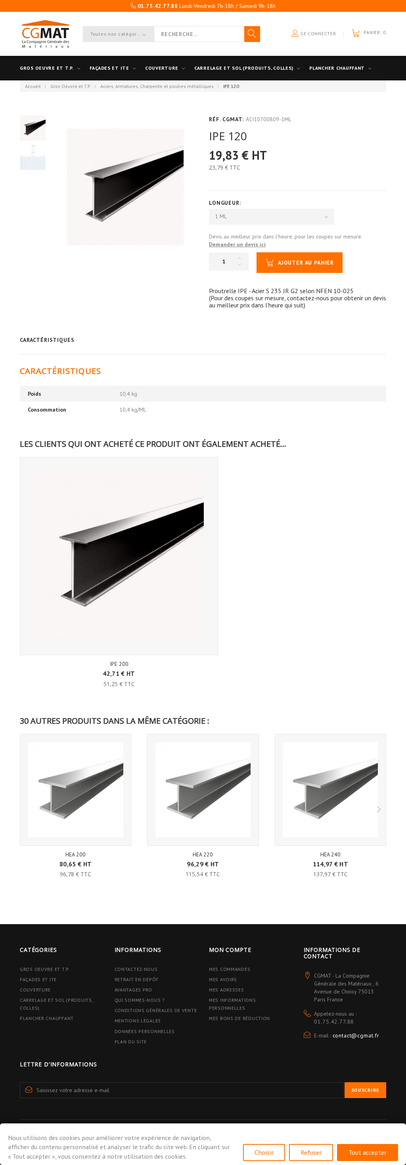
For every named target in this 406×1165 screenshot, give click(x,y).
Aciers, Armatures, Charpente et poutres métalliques (157, 86)
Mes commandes (229, 969)
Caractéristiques (47, 339)
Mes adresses (226, 990)
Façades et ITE (109, 68)
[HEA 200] (75, 789)
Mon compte (230, 949)
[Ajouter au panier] (119, 668)
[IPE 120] (33, 128)
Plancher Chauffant (337, 68)
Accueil (33, 86)
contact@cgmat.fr (356, 1035)
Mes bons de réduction (239, 1018)
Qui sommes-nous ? (140, 1000)
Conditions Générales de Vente (156, 1010)
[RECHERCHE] (252, 34)
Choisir (264, 1152)
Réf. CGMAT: (226, 119)
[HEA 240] (330, 789)
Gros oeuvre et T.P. (47, 68)
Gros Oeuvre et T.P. (70, 86)
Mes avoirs (223, 979)
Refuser (311, 1152)
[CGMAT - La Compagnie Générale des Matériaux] (45, 34)
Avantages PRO (133, 990)
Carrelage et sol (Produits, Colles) (243, 68)
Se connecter (317, 33)
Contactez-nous (136, 969)
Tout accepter (368, 1152)
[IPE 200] (119, 556)
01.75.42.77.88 (334, 1021)
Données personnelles (145, 1031)
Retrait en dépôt (137, 979)
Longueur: (226, 202)
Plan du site (131, 1042)
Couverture (161, 68)
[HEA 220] (203, 789)
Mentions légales (138, 1021)
